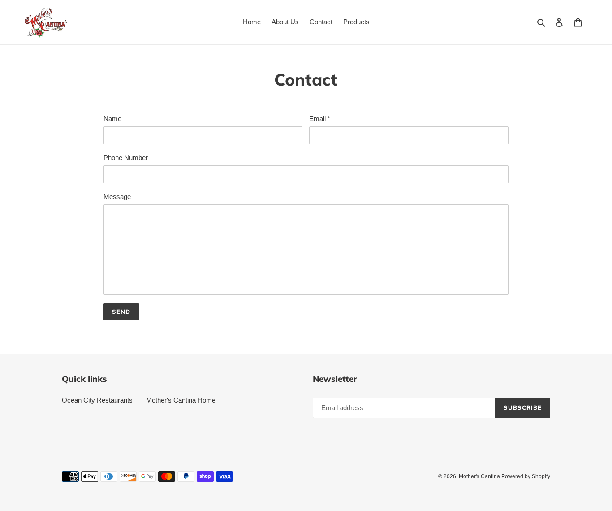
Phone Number (125, 157)
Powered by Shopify (525, 476)
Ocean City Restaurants (97, 400)
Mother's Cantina (480, 476)
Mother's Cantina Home (180, 400)
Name (112, 118)
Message (117, 196)
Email (319, 118)
